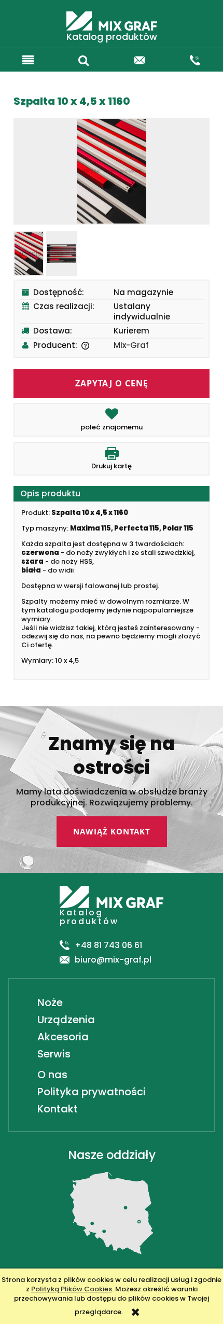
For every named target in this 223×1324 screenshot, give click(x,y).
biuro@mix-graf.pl (113, 960)
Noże (49, 1002)
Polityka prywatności (90, 1091)
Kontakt (56, 1109)
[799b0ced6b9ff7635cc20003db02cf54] (61, 253)
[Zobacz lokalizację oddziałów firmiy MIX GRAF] (111, 1213)
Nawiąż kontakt (111, 831)
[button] (28, 58)
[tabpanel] (111, 587)
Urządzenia (65, 1019)
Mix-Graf (131, 345)
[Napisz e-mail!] (140, 58)
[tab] (111, 494)
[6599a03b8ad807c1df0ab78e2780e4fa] (29, 253)
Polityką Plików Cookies (71, 1289)
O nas (51, 1074)
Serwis (53, 1054)
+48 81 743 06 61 (108, 945)
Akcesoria (62, 1036)
